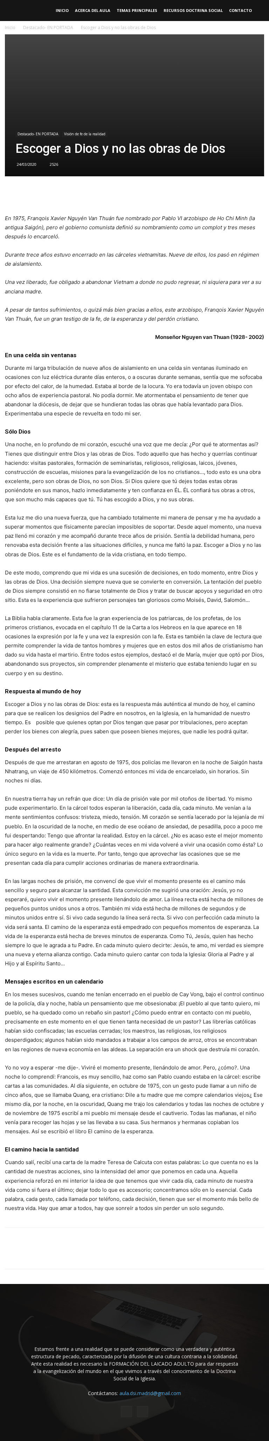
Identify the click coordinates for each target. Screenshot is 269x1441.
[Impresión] (150, 194)
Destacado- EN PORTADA (48, 27)
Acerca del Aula (92, 10)
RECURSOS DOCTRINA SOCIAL (193, 10)
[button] (260, 10)
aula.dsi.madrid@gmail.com (150, 1393)
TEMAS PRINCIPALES (137, 10)
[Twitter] (102, 194)
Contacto (240, 10)
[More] (166, 194)
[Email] (134, 194)
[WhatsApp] (118, 194)
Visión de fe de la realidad (84, 133)
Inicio (62, 10)
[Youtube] (142, 1411)
